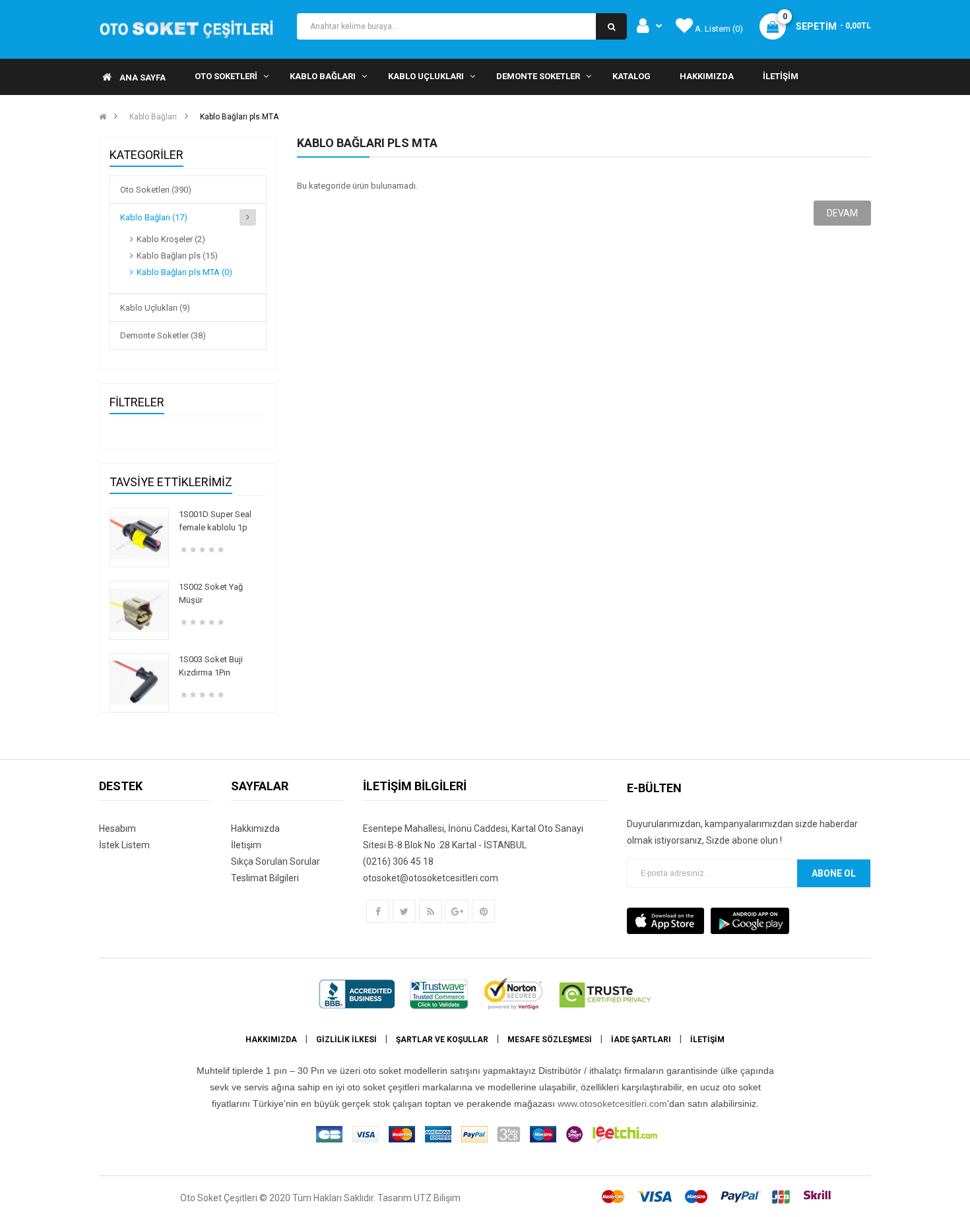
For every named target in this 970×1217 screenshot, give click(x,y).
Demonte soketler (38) (163, 335)
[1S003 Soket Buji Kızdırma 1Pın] (139, 682)
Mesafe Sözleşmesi (549, 1039)
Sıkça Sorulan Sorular (275, 861)
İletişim (246, 845)
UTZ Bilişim (437, 1198)
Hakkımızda (255, 828)
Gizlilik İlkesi (346, 1039)
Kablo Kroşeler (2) (171, 239)
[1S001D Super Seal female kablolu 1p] (139, 537)
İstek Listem (124, 845)
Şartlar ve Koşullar (442, 1039)
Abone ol (834, 873)
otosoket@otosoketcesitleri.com (430, 878)
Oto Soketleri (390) (155, 190)
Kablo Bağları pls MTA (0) (184, 272)
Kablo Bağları (153, 116)
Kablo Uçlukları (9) (155, 308)
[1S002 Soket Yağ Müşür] (139, 610)
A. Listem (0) (718, 29)
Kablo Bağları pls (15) (177, 256)
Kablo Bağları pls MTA (239, 116)
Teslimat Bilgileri (265, 878)
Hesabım (117, 828)
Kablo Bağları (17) (153, 217)
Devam (842, 213)
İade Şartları (641, 1039)
